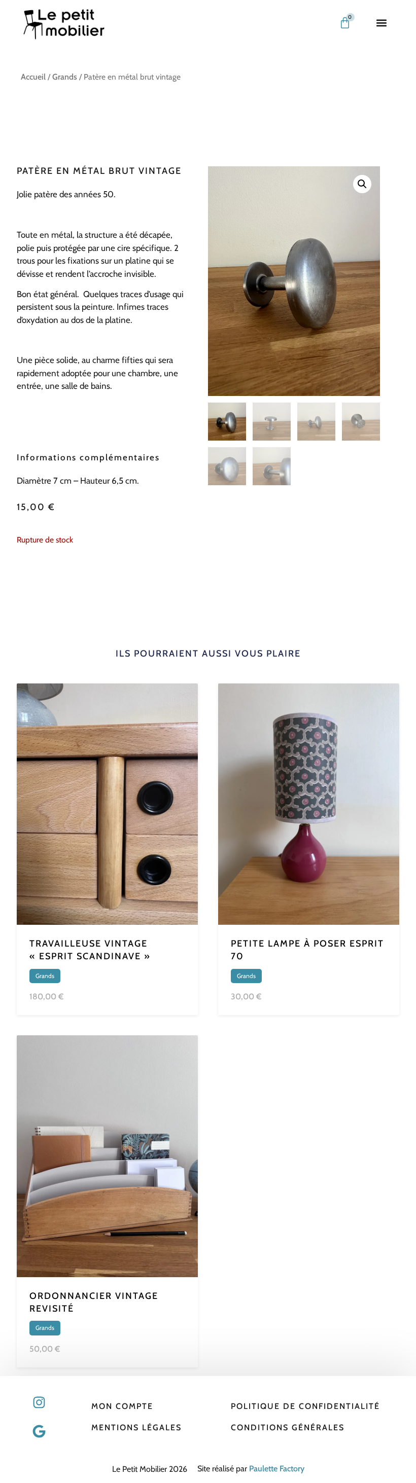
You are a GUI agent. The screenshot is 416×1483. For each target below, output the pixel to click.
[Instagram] (39, 1402)
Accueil (33, 77)
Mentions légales (136, 1427)
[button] (381, 23)
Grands (64, 77)
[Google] (39, 1431)
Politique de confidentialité (305, 1406)
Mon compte (122, 1406)
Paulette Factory (276, 1468)
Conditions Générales (287, 1427)
